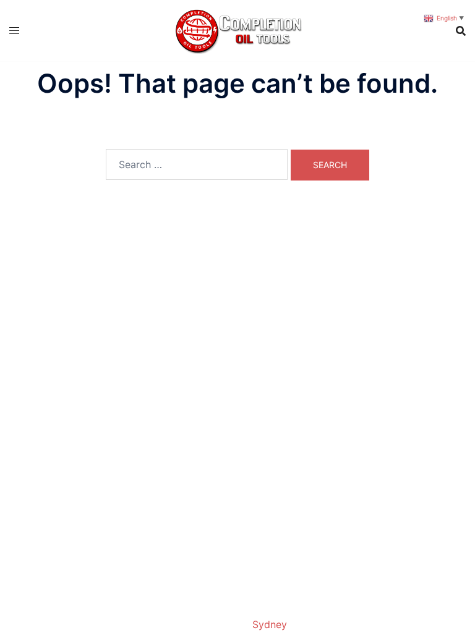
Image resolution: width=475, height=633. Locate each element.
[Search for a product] (461, 31)
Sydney (269, 624)
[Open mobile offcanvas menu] (14, 30)
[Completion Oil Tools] (237, 29)
